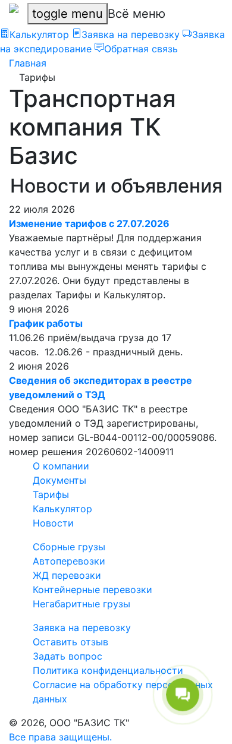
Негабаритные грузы (81, 604)
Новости (53, 523)
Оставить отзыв (70, 642)
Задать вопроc (67, 656)
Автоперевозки (69, 561)
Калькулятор (62, 509)
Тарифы (51, 494)
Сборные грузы (69, 547)
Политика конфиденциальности (108, 670)
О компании (61, 466)
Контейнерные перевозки (92, 589)
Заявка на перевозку (82, 627)
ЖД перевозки (67, 575)
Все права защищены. (60, 737)
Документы (59, 480)
